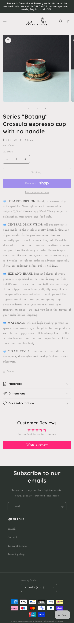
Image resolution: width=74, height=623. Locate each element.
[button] (5, 21)
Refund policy (16, 554)
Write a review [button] (37, 444)
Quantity (8, 152)
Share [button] (10, 371)
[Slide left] (28, 108)
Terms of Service (18, 546)
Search (12, 528)
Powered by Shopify (55, 621)
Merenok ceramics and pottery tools (32, 621)
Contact (12, 537)
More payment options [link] (37, 192)
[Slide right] (45, 108)
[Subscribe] (62, 506)
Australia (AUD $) (35, 587)
